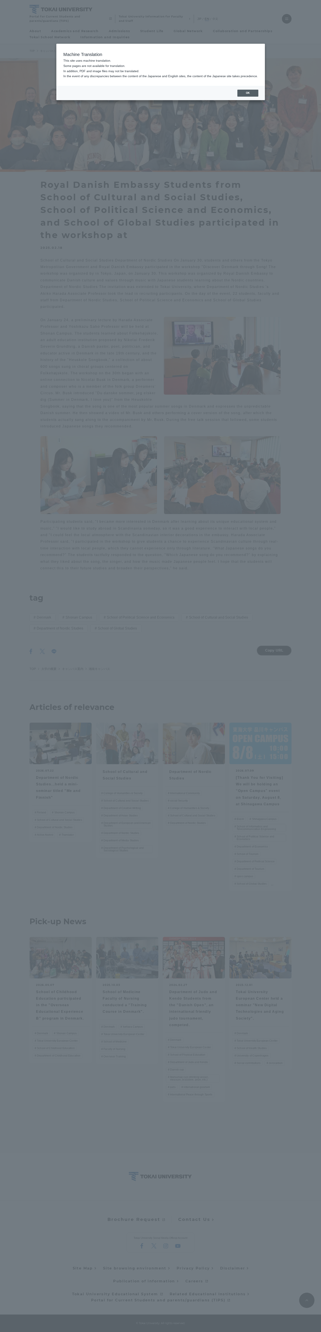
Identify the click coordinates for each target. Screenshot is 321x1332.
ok (248, 92)
